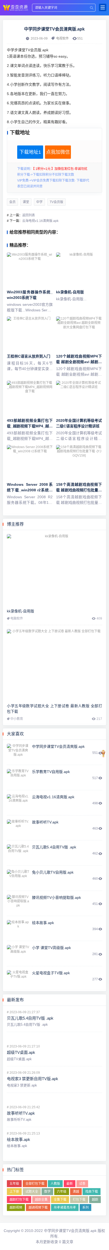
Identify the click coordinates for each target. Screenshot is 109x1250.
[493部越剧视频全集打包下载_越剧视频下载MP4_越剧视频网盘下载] (30, 398)
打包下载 (79, 1199)
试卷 (82, 1183)
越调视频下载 (38, 1207)
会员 (12, 202)
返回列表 (28, 215)
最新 (69, 1183)
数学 (47, 1191)
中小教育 (16, 719)
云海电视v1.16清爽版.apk (40, 221)
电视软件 (62, 38)
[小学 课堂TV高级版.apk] (18, 953)
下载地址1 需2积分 (30, 154)
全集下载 (60, 1199)
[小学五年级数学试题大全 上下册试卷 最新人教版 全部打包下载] (54, 665)
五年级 (14, 1183)
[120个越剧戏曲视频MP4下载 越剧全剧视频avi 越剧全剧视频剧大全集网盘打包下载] (79, 333)
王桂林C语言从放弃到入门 (28, 356)
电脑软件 (16, 618)
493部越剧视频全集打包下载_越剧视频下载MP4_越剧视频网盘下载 (30, 426)
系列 (85, 1207)
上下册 (14, 1191)
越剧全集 (41, 1199)
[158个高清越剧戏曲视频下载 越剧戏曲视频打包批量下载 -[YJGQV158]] (79, 462)
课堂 (26, 202)
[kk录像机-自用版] (79, 269)
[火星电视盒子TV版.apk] (18, 978)
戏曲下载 (91, 1191)
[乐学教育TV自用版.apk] (18, 777)
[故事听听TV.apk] (18, 827)
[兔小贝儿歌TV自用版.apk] (18, 878)
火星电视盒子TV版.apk (51, 973)
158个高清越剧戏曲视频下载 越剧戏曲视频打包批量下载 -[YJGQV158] (79, 490)
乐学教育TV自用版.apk (51, 772)
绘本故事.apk (43, 923)
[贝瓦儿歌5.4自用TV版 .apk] (18, 852)
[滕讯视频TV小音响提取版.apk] (18, 903)
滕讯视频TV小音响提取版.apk (56, 897)
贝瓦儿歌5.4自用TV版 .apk (54, 847)
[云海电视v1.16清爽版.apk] (18, 802)
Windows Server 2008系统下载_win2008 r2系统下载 (30, 490)
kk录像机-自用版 (70, 292)
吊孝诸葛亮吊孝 (65, 1207)
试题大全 (31, 1191)
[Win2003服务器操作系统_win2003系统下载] (30, 269)
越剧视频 (16, 1207)
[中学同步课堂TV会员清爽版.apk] (18, 752)
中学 (39, 202)
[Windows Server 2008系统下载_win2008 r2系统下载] (30, 462)
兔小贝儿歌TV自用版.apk (53, 872)
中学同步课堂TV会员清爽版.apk (16, 7)
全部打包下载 (34, 1183)
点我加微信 (58, 152)
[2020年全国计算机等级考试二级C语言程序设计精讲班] (79, 398)
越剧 (95, 1199)
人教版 (55, 1183)
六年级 (61, 1191)
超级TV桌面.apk (21, 1052)
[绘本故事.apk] (18, 928)
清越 (76, 1191)
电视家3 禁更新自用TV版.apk (32, 1078)
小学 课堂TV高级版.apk (51, 948)
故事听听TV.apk (45, 822)
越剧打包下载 (19, 1199)
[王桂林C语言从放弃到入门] (30, 333)
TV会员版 (56, 202)
